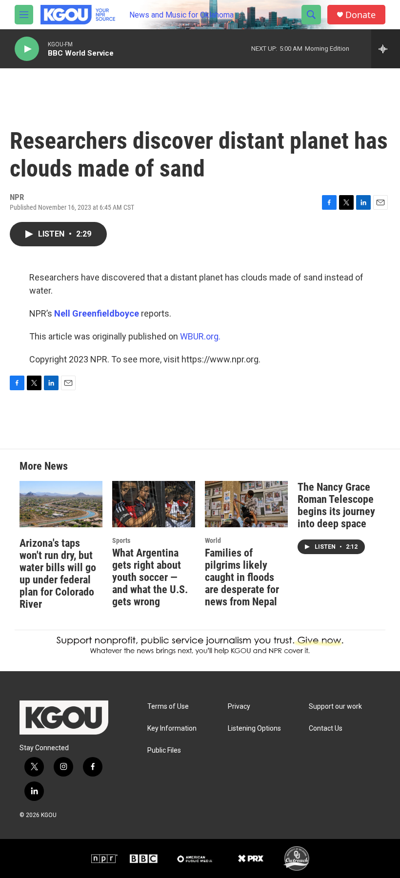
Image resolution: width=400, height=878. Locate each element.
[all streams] (385, 48)
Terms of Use (168, 706)
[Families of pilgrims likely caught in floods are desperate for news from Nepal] (246, 504)
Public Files (164, 750)
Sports (121, 540)
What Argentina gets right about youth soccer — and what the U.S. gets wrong (150, 577)
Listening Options (254, 728)
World (213, 540)
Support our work (335, 706)
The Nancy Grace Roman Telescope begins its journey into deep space (336, 505)
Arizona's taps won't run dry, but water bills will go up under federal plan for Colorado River (58, 573)
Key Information (172, 728)
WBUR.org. (200, 336)
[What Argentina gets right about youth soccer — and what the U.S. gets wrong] (153, 504)
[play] (27, 49)
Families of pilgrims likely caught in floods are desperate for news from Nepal (242, 577)
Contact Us (325, 728)
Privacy (239, 706)
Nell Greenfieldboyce (96, 313)
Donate (360, 15)
